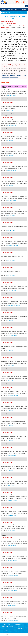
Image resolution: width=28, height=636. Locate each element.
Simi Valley (10, 560)
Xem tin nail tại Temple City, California (11, 75)
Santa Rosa (10, 500)
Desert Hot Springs (11, 305)
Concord (9, 455)
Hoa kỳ (16, 25)
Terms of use (19, 626)
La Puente (10, 170)
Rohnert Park (10, 515)
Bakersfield (10, 335)
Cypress (9, 125)
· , (4, 140)
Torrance (9, 290)
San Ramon (10, 200)
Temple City (5, 25)
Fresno (9, 110)
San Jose (9, 215)
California (11, 25)
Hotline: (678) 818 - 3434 (19, 624)
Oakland (9, 545)
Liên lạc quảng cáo (7, 624)
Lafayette (9, 230)
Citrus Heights (10, 245)
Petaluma (9, 485)
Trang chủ (3, 9)
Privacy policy (19, 628)
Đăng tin (24, 9)
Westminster (10, 95)
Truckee (9, 605)
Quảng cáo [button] (10, 9)
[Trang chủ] (2, 13)
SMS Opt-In (7, 630)
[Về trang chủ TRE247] (4, 2)
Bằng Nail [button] (17, 9)
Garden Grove (10, 395)
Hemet (9, 365)
